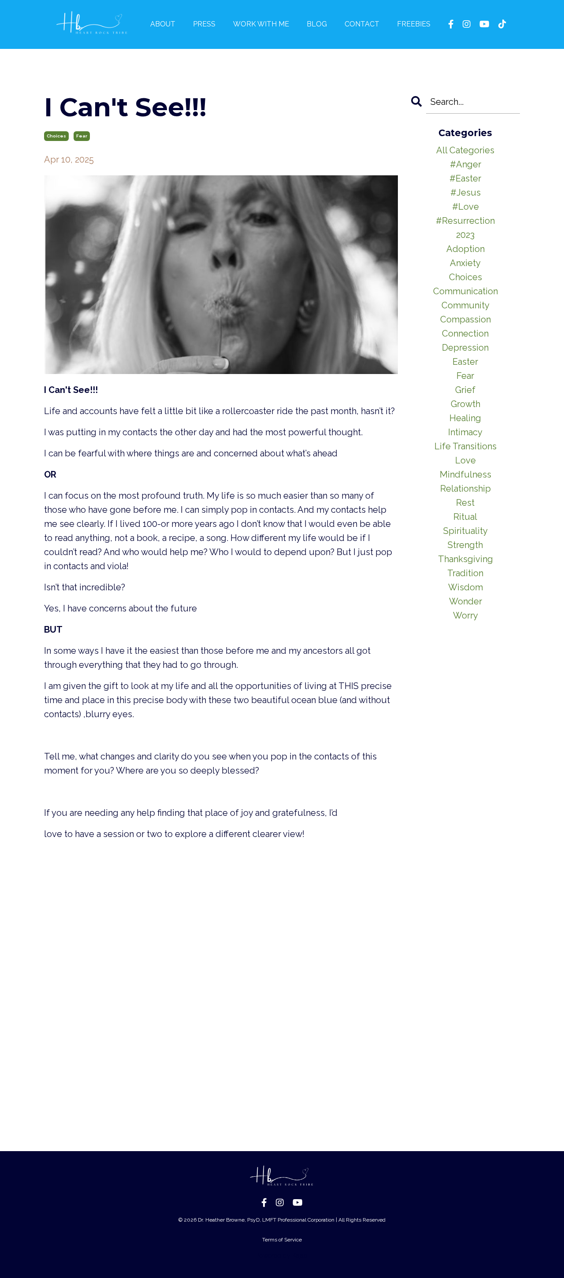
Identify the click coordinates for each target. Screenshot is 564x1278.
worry (465, 615)
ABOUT (162, 24)
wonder (465, 601)
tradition (465, 573)
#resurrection (465, 220)
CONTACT (362, 24)
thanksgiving (465, 559)
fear (81, 135)
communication (465, 291)
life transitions (465, 446)
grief (465, 390)
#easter (465, 178)
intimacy (465, 432)
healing (465, 418)
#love (465, 206)
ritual (465, 516)
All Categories (465, 150)
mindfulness (465, 474)
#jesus (465, 192)
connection (465, 333)
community (466, 305)
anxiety (465, 263)
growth (465, 404)
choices (56, 135)
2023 (465, 235)
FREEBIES (413, 24)
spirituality (465, 531)
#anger (465, 164)
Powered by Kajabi (282, 1255)
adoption (465, 249)
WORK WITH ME (261, 24)
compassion (465, 319)
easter (465, 361)
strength (465, 545)
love (465, 460)
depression (465, 347)
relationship (465, 488)
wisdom (465, 587)
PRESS (204, 24)
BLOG (317, 24)
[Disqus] (221, 972)
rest (465, 502)
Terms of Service (282, 1240)
